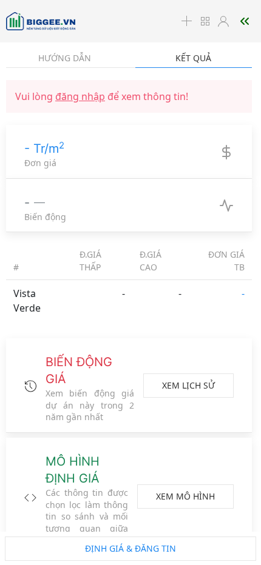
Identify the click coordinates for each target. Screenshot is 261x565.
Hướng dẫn (64, 58)
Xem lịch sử (188, 385)
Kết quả (193, 58)
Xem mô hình (185, 496)
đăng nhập (80, 96)
